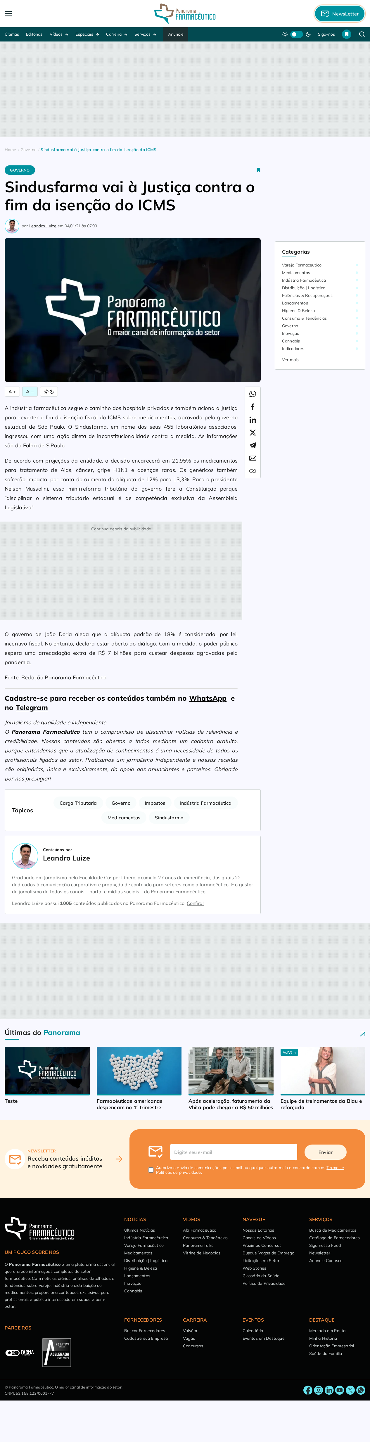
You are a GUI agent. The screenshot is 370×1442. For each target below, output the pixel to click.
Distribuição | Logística (303, 287)
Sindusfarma (169, 817)
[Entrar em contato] (308, 1390)
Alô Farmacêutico (200, 1230)
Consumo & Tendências (304, 318)
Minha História (323, 1338)
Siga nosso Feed (325, 1245)
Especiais (84, 34)
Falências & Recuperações (307, 295)
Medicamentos (124, 817)
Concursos (193, 1345)
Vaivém (190, 1330)
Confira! (195, 903)
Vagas (189, 1338)
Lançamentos (295, 303)
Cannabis (291, 341)
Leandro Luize (42, 225)
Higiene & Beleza (298, 310)
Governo (20, 170)
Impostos (155, 803)
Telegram (32, 707)
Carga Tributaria (78, 803)
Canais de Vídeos (259, 1237)
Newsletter (320, 1253)
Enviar (326, 1152)
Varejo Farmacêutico (301, 265)
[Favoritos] (346, 34)
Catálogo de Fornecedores (334, 1237)
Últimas (12, 34)
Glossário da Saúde (261, 1275)
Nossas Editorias (258, 1230)
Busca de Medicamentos (332, 1230)
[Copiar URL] (252, 471)
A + (12, 391)
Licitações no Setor (261, 1260)
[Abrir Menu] (41, 13)
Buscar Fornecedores (144, 1330)
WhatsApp (208, 698)
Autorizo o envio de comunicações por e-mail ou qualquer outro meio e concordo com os (250, 1170)
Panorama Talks (198, 1245)
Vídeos (56, 34)
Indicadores (293, 348)
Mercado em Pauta (327, 1330)
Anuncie (176, 34)
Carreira (114, 34)
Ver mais (290, 359)
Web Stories (255, 1268)
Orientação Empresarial (331, 1345)
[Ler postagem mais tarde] (258, 169)
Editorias (34, 34)
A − (30, 391)
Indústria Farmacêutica (206, 803)
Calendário (253, 1330)
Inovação (290, 333)
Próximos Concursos (262, 1245)
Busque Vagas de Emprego (269, 1253)
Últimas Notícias (139, 1230)
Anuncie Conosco (326, 1260)
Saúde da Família (325, 1353)
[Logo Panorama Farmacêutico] (185, 14)
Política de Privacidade (264, 1283)
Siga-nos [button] (326, 34)
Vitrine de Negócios (201, 1253)
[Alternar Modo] (49, 392)
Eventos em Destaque (264, 1338)
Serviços (142, 34)
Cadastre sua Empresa (146, 1338)
